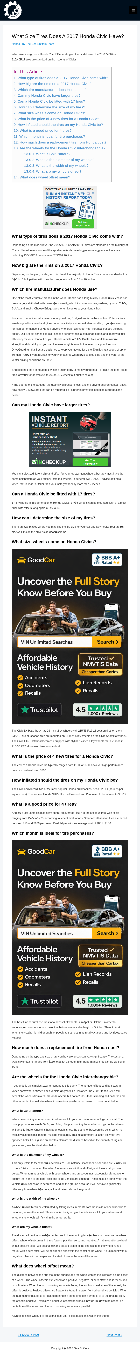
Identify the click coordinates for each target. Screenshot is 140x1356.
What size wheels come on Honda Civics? (52, 113)
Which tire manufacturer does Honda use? (52, 90)
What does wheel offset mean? (45, 177)
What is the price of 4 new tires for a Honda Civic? (58, 119)
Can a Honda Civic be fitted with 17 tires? (51, 101)
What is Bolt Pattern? (53, 154)
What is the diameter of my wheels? (65, 160)
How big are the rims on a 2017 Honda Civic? (54, 84)
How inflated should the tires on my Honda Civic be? (60, 125)
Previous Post (28, 1335)
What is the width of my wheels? (62, 166)
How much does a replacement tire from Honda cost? (63, 142)
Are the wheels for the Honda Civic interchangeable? (62, 148)
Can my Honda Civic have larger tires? (49, 96)
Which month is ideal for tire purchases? (52, 136)
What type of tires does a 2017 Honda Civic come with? (63, 78)
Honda (16, 43)
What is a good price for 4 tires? (46, 130)
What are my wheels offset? (58, 171)
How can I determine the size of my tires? (51, 107)
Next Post (114, 1335)
